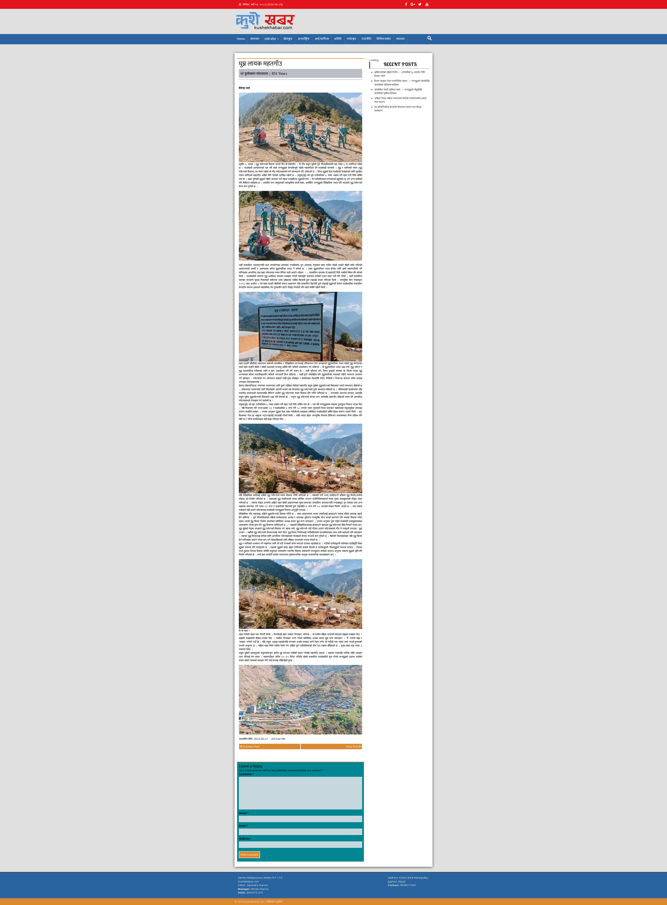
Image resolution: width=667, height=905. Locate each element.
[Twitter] (419, 4)
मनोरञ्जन (351, 39)
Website (244, 838)
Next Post (352, 746)
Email (243, 825)
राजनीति (366, 39)
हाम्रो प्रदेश (270, 39)
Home (241, 39)
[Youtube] (426, 4)
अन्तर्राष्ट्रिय (303, 39)
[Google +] (412, 4)
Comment (246, 774)
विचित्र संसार (384, 39)
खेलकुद (287, 39)
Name (244, 813)
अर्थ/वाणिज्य (322, 39)
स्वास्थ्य (400, 39)
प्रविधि (337, 39)
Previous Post (251, 746)
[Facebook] (406, 4)
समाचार (254, 39)
